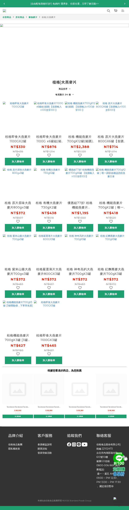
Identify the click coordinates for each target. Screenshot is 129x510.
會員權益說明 (45, 444)
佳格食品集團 (15, 444)
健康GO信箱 (103, 461)
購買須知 (42, 448)
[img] (119, 458)
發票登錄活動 (45, 452)
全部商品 (7, 17)
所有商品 (20, 17)
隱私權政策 (14, 448)
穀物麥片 (33, 17)
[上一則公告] (4, 3)
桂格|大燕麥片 (49, 17)
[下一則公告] (124, 3)
